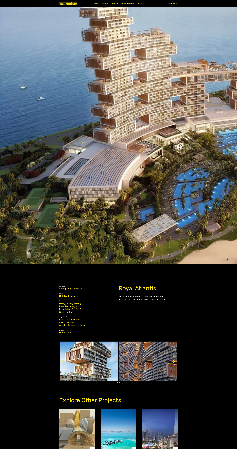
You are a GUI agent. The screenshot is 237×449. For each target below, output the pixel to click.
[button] (117, 382)
